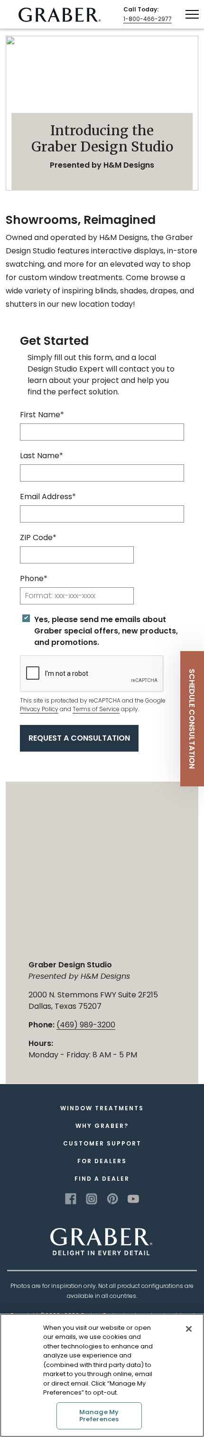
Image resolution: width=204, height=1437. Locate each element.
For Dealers (102, 1161)
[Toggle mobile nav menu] (192, 14)
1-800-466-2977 (147, 19)
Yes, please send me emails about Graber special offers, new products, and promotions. (106, 631)
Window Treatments (102, 1108)
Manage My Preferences (99, 1415)
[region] (102, 1375)
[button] (192, 718)
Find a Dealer (102, 1178)
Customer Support (102, 1143)
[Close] (188, 1328)
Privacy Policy (39, 709)
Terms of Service (96, 709)
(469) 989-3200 (85, 1024)
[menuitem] (60, 14)
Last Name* (41, 455)
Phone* (33, 578)
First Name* (42, 414)
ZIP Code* (38, 537)
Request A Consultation (79, 738)
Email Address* (48, 496)
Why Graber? (102, 1125)
